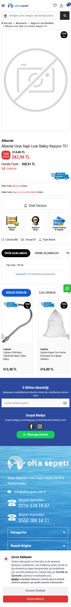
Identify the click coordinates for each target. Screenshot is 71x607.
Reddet (15, 579)
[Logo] (38, 463)
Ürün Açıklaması (16, 253)
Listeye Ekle (11, 239)
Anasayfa (8, 23)
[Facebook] (31, 426)
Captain (7, 349)
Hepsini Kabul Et (35, 598)
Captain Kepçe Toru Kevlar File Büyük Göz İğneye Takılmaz (53, 355)
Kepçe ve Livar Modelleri (42, 23)
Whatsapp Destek (37, 434)
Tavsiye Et (30, 239)
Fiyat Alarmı (48, 239)
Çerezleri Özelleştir (35, 590)
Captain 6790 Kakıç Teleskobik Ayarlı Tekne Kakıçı (14, 355)
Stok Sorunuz (38, 205)
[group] (35, 80)
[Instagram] (39, 426)
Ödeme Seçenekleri (47, 253)
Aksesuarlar (21, 23)
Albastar (8, 141)
